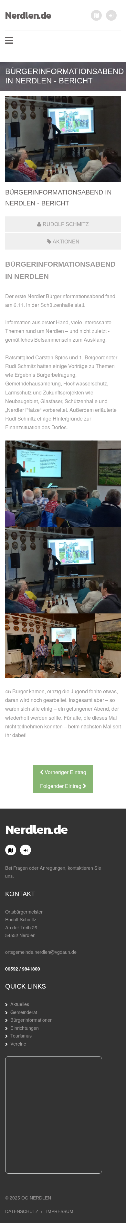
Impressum (59, 1211)
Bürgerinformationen (31, 1019)
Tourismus (21, 1035)
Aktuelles (19, 1003)
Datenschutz (21, 1211)
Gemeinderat (23, 1012)
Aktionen (66, 241)
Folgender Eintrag (61, 786)
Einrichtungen (24, 1027)
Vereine (18, 1043)
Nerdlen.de (28, 15)
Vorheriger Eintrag (64, 772)
